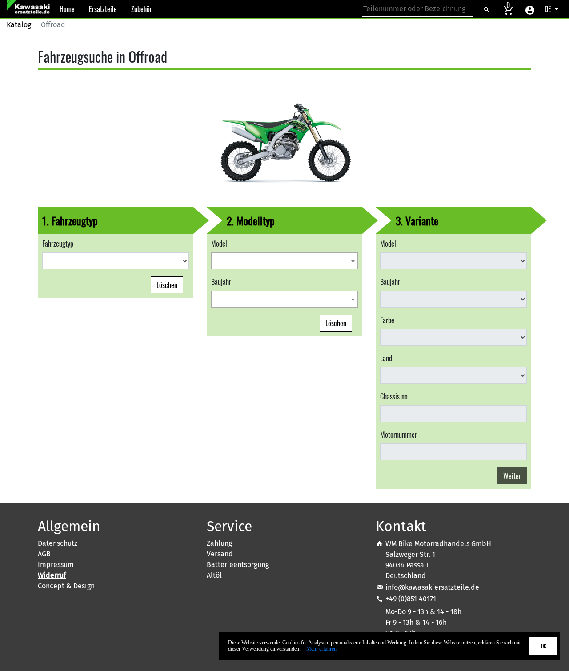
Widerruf (52, 575)
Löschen (166, 285)
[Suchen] (486, 9)
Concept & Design (66, 586)
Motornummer (398, 434)
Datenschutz (57, 543)
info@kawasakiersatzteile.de (432, 587)
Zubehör (141, 9)
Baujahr (221, 281)
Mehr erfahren (321, 649)
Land (386, 358)
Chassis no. (394, 396)
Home (67, 9)
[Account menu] (529, 9)
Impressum (56, 564)
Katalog (19, 24)
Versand (220, 554)
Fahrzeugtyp (57, 243)
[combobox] (284, 260)
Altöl (214, 575)
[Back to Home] (29, 9)
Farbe (387, 320)
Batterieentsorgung (238, 564)
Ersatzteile (103, 9)
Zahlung (219, 543)
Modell (220, 243)
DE (549, 9)
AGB (44, 554)
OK (543, 646)
